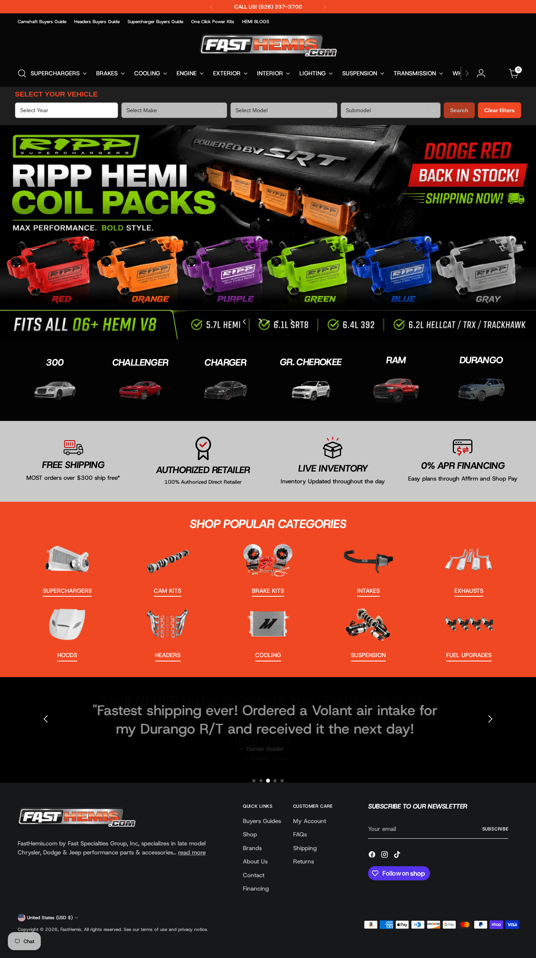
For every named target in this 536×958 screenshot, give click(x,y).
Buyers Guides (262, 821)
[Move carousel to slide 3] (277, 321)
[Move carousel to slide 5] (282, 780)
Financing (256, 888)
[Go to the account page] (481, 73)
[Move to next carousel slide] (291, 322)
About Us (255, 861)
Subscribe (495, 829)
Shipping (305, 848)
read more (192, 852)
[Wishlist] (497, 73)
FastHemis (70, 929)
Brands (252, 848)
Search (459, 110)
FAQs (300, 834)
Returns (303, 861)
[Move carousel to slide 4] (275, 780)
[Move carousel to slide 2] (268, 321)
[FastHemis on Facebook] (372, 856)
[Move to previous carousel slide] (245, 322)
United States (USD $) (50, 917)
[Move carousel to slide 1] (253, 780)
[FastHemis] (268, 45)
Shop (250, 834)
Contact (253, 875)
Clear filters (499, 110)
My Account (309, 821)
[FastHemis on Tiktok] (398, 856)
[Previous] (211, 6)
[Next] (324, 6)
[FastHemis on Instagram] (385, 856)
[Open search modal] (22, 73)
